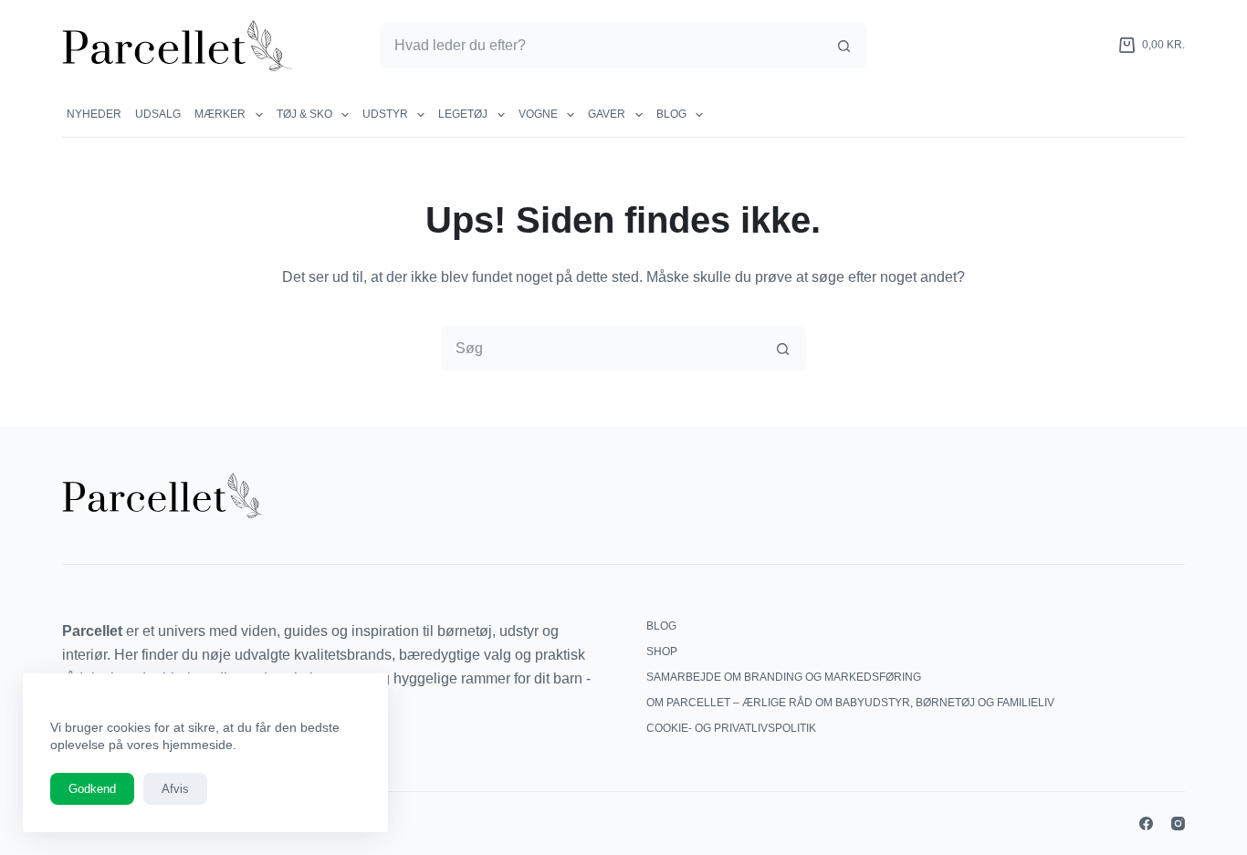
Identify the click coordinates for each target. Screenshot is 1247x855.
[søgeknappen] (844, 46)
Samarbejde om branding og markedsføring (783, 677)
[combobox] (601, 45)
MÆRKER (220, 114)
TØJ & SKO (304, 114)
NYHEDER (94, 114)
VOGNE (538, 114)
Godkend (92, 789)
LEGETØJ (462, 114)
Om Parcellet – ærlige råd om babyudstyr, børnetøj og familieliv (850, 702)
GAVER (606, 114)
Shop (661, 651)
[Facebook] (1146, 823)
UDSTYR (385, 114)
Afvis (175, 789)
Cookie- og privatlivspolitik (731, 728)
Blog (671, 114)
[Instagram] (1178, 823)
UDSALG (158, 114)
